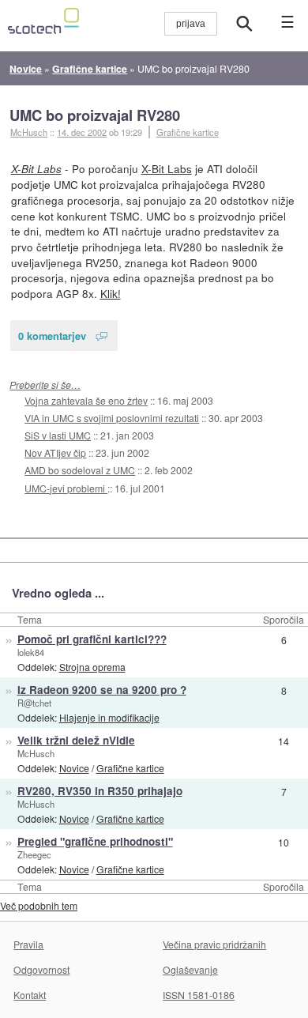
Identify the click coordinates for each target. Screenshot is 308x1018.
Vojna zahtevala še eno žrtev (86, 400)
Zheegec (34, 854)
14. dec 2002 (82, 132)
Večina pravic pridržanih (214, 944)
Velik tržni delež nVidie (76, 740)
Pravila (28, 944)
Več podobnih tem (38, 905)
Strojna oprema (92, 666)
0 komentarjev (52, 335)
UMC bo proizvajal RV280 (94, 115)
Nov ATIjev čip (55, 452)
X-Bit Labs (36, 168)
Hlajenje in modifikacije (109, 717)
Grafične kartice (187, 132)
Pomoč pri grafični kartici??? (92, 639)
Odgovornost (41, 969)
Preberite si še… (45, 384)
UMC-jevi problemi (65, 488)
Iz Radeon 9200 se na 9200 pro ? (101, 689)
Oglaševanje (190, 969)
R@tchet (34, 702)
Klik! (110, 293)
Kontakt (29, 994)
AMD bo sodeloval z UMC (79, 470)
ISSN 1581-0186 (199, 994)
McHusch (35, 753)
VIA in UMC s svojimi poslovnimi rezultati (111, 417)
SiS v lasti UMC (57, 435)
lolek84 (30, 652)
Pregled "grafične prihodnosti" (95, 841)
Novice (74, 768)
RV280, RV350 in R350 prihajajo (99, 790)
